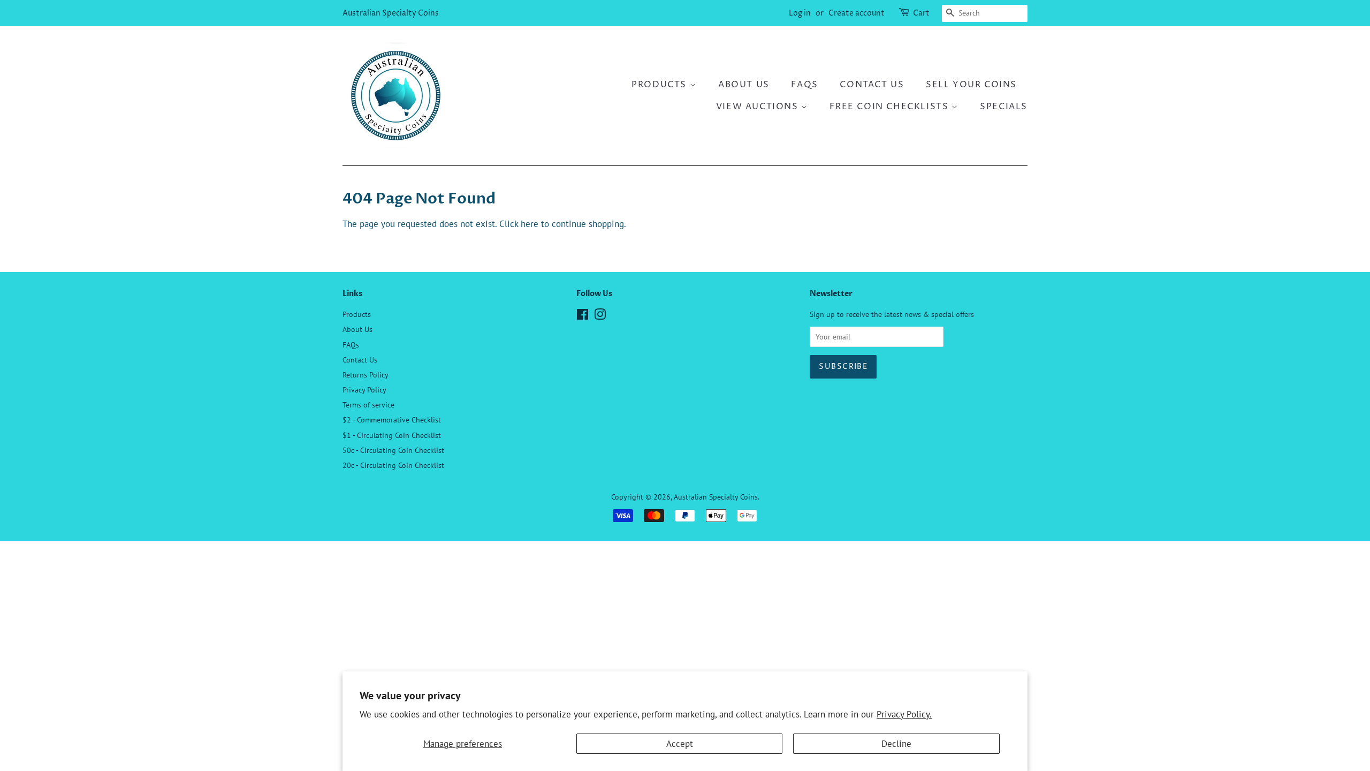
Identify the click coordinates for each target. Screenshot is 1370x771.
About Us (744, 84)
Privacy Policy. (904, 714)
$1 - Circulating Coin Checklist (391, 435)
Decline (896, 744)
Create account (856, 13)
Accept (679, 744)
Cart (921, 13)
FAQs (804, 84)
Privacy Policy (364, 389)
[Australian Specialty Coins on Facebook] (582, 316)
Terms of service (368, 404)
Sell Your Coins (971, 84)
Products (660, 84)
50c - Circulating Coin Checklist (393, 450)
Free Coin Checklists (890, 106)
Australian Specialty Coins (390, 13)
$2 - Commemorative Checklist (391, 419)
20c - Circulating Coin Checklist (393, 465)
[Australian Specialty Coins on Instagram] (600, 316)
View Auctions (758, 106)
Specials (1004, 106)
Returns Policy (365, 374)
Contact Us (872, 84)
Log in (800, 13)
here (529, 224)
